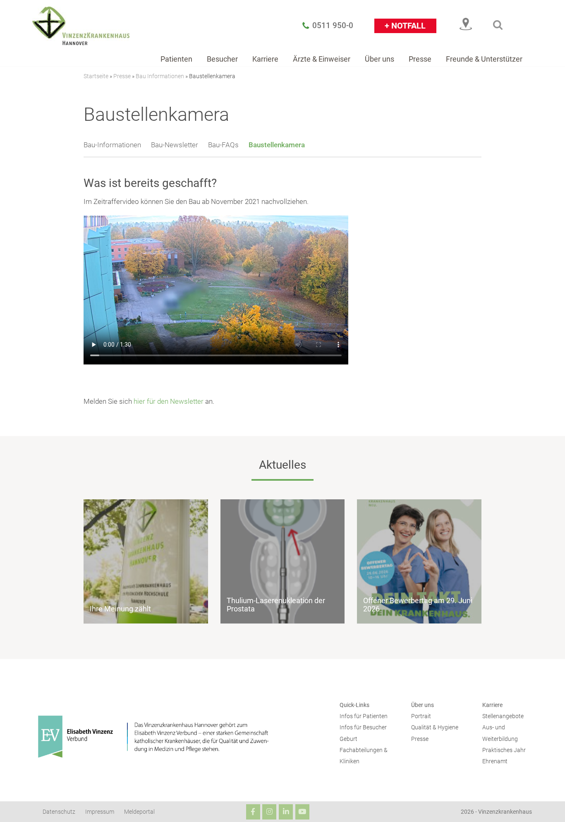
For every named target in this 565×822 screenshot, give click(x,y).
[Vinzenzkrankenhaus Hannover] (80, 26)
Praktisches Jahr (504, 750)
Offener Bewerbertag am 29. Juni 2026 (417, 604)
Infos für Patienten (364, 716)
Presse (420, 59)
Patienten (176, 59)
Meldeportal (139, 811)
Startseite (96, 76)
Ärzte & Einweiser (321, 59)
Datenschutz (59, 811)
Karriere (265, 59)
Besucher (222, 59)
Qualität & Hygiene (434, 727)
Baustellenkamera (277, 145)
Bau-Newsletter (174, 145)
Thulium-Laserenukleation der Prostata (276, 604)
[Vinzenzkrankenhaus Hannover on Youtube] (302, 812)
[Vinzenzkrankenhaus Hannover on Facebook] (253, 812)
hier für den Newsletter (168, 401)
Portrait (421, 716)
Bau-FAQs (223, 145)
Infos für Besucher (363, 727)
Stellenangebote (503, 716)
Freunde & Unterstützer (484, 59)
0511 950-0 (332, 25)
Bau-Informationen (112, 145)
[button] (498, 24)
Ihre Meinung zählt (120, 608)
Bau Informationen (160, 76)
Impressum (99, 811)
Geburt (348, 739)
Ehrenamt (495, 761)
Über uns (379, 59)
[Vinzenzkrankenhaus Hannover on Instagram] (269, 812)
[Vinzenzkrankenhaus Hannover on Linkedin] (286, 812)
